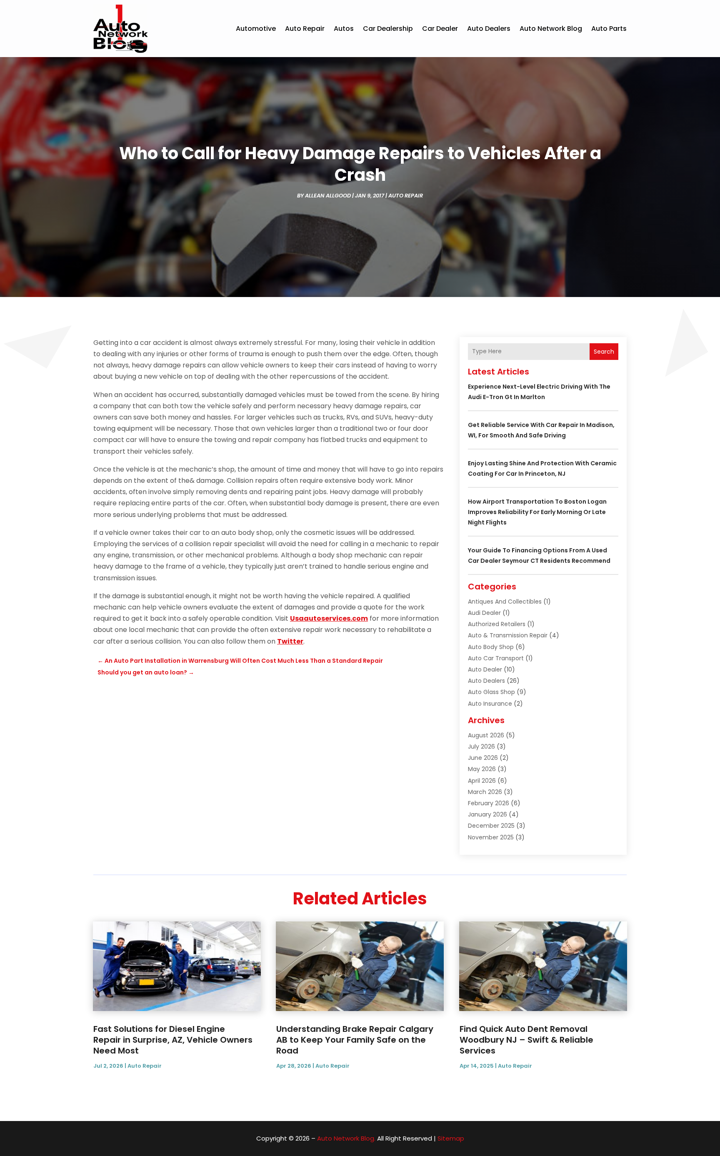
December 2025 (491, 825)
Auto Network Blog (551, 28)
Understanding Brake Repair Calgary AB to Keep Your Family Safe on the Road (354, 1039)
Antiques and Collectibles (505, 601)
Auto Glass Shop (491, 692)
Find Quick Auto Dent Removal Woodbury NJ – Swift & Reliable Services (526, 1039)
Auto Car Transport (496, 658)
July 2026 (481, 746)
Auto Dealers (488, 28)
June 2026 (483, 758)
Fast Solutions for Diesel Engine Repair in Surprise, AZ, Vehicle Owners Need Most (172, 1039)
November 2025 (491, 837)
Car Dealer (440, 28)
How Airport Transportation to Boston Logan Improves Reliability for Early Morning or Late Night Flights (537, 512)
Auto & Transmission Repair (508, 635)
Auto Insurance (490, 703)
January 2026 (487, 814)
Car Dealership (388, 28)
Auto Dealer (485, 669)
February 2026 (488, 803)
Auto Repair (305, 28)
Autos (344, 28)
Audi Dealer (484, 613)
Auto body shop (491, 647)
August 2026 (486, 735)
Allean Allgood (328, 196)
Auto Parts (609, 28)
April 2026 (482, 780)
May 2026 (482, 769)
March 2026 (485, 792)
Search (604, 351)
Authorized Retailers (496, 624)
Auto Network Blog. (346, 1138)
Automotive (256, 28)
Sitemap (451, 1138)
